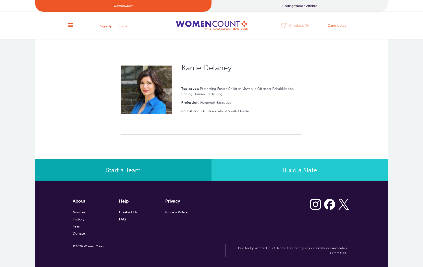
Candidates (337, 25)
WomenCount (211, 25)
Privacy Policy (176, 212)
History (78, 219)
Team (77, 226)
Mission (79, 212)
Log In (123, 26)
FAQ (122, 219)
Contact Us (128, 212)
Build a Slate (299, 170)
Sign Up (106, 26)
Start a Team (123, 170)
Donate (79, 233)
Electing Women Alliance (299, 6)
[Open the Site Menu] (70, 25)
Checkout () (299, 25)
